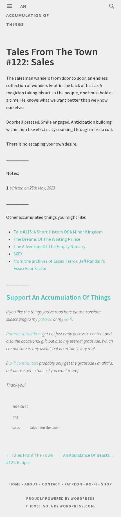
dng (15, 417)
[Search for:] (110, 6)
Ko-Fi (91, 484)
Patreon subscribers (23, 334)
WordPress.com (77, 506)
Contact (51, 484)
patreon (45, 319)
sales (16, 427)
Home (15, 484)
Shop (106, 484)
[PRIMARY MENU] (9, 6)
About (31, 484)
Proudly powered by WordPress (60, 498)
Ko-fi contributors (22, 363)
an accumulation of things (27, 15)
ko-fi (68, 319)
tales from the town (44, 427)
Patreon (73, 484)
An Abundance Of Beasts (89, 455)
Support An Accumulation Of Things (58, 297)
